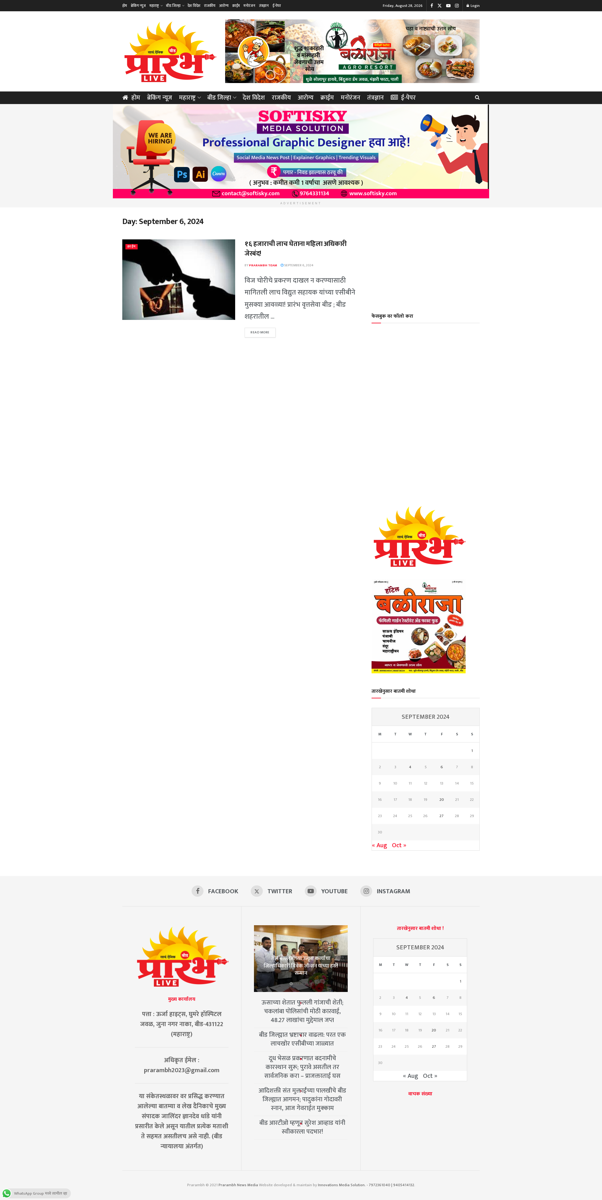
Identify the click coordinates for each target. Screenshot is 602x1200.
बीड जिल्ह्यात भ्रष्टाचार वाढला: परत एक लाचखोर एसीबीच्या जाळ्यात (302, 1039)
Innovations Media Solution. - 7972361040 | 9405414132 (366, 1185)
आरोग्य (224, 6)
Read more (263, 332)
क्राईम (236, 6)
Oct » (399, 845)
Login (475, 6)
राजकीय (209, 6)
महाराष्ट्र (154, 6)
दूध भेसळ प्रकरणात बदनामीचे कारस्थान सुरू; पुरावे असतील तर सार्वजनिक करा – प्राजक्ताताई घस (302, 1067)
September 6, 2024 (298, 265)
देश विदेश (193, 6)
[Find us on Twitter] (439, 6)
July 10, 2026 (302, 984)
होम (124, 6)
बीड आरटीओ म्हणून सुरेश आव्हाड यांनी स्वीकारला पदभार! (302, 1127)
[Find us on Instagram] (457, 6)
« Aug (379, 845)
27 (442, 815)
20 (442, 799)
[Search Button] (477, 97)
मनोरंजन (249, 6)
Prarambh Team (263, 265)
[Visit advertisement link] (352, 51)
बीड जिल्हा (173, 6)
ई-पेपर (276, 6)
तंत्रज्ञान (264, 6)
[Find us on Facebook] (431, 6)
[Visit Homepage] (169, 51)
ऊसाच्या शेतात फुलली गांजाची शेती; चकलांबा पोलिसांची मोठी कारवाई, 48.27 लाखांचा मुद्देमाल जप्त (302, 1011)
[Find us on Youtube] (448, 6)
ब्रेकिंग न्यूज (138, 6)
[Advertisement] (426, 256)
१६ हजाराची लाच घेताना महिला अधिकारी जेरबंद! (296, 248)
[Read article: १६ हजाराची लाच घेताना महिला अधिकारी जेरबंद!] (178, 279)
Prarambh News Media (238, 1185)
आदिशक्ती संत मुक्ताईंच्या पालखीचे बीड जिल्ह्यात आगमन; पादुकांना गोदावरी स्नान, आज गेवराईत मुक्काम (302, 1099)
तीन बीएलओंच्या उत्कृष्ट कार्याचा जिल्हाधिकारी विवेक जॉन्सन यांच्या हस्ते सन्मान (301, 966)
